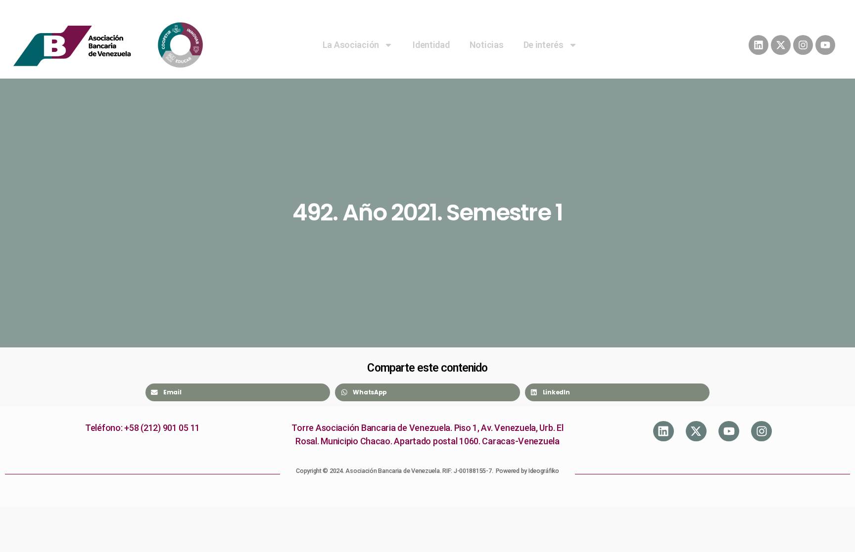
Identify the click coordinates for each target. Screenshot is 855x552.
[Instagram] (803, 45)
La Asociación (351, 45)
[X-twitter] (781, 45)
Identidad (431, 45)
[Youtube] (825, 45)
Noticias (487, 45)
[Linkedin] (758, 45)
